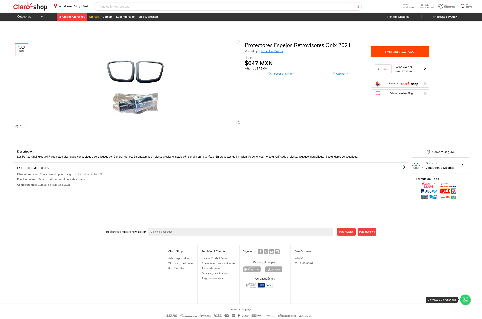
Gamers (107, 16)
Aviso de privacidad (179, 258)
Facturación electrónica (214, 258)
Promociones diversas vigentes (218, 263)
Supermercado (125, 16)
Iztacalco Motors (272, 51)
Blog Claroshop (148, 16)
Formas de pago (210, 268)
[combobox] (228, 6)
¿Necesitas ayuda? (445, 16)
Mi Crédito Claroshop (72, 16)
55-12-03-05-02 (303, 263)
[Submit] (357, 6)
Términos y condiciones (180, 263)
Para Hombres (367, 231)
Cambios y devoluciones (214, 273)
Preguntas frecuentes (213, 278)
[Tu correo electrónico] (241, 232)
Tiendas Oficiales (398, 16)
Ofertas (94, 16)
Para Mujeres (346, 231)
